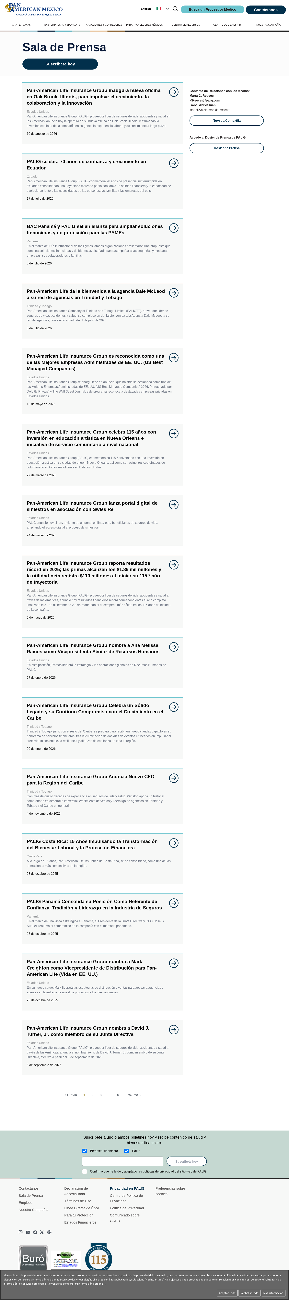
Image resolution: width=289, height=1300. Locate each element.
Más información (273, 1293)
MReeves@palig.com (205, 100)
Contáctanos (266, 10)
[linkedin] (28, 1232)
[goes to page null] (172, 92)
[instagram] (21, 1232)
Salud (136, 1151)
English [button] (146, 8)
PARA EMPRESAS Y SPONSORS (62, 24)
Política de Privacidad (127, 1208)
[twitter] (42, 1232)
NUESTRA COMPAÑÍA (268, 24)
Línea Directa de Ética (81, 1208)
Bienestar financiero (104, 1151)
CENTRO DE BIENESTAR (227, 24)
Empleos (25, 1203)
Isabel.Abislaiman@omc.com (210, 110)
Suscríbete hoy (60, 64)
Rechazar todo (249, 1293)
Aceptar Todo (227, 1293)
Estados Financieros (80, 1222)
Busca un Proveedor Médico (212, 9)
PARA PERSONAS (21, 24)
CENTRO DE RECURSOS (186, 24)
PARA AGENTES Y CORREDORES (103, 24)
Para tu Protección (78, 1215)
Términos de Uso (77, 1201)
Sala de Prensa (31, 1196)
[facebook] (35, 1232)
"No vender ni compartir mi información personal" (75, 1283)
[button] (163, 8)
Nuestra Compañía (33, 1210)
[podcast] (49, 1232)
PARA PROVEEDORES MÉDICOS (144, 24)
